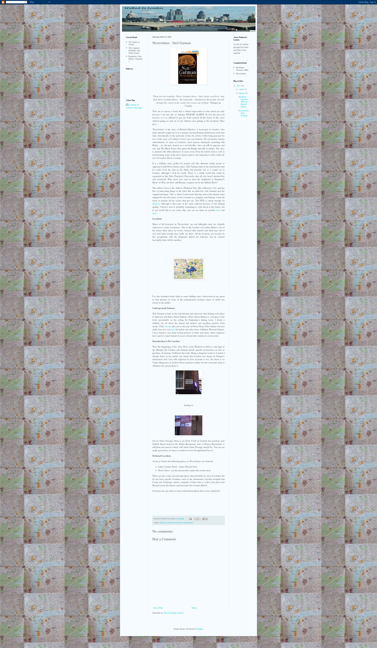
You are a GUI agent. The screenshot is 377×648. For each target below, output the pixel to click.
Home (194, 607)
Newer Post (158, 607)
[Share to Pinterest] (206, 518)
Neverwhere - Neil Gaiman (244, 113)
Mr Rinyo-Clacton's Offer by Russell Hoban (243, 101)
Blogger (200, 628)
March (242, 93)
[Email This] (195, 518)
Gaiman (163, 522)
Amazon (156, 203)
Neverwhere (177, 522)
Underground (188, 522)
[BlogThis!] (198, 518)
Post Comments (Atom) (174, 612)
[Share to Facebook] (203, 518)
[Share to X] (200, 518)
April (241, 89)
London (169, 522)
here (218, 210)
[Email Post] (190, 518)
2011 (239, 85)
